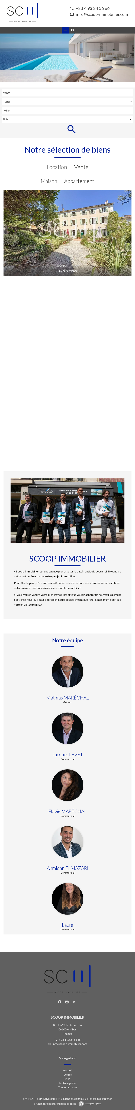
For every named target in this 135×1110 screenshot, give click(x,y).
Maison (49, 181)
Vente (81, 166)
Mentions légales (73, 1098)
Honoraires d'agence (99, 1098)
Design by (93, 1103)
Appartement (79, 181)
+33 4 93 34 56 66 (93, 8)
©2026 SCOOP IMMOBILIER (41, 1098)
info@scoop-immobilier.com (102, 14)
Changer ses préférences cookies (56, 1103)
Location (57, 166)
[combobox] (67, 92)
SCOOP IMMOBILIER (67, 1017)
